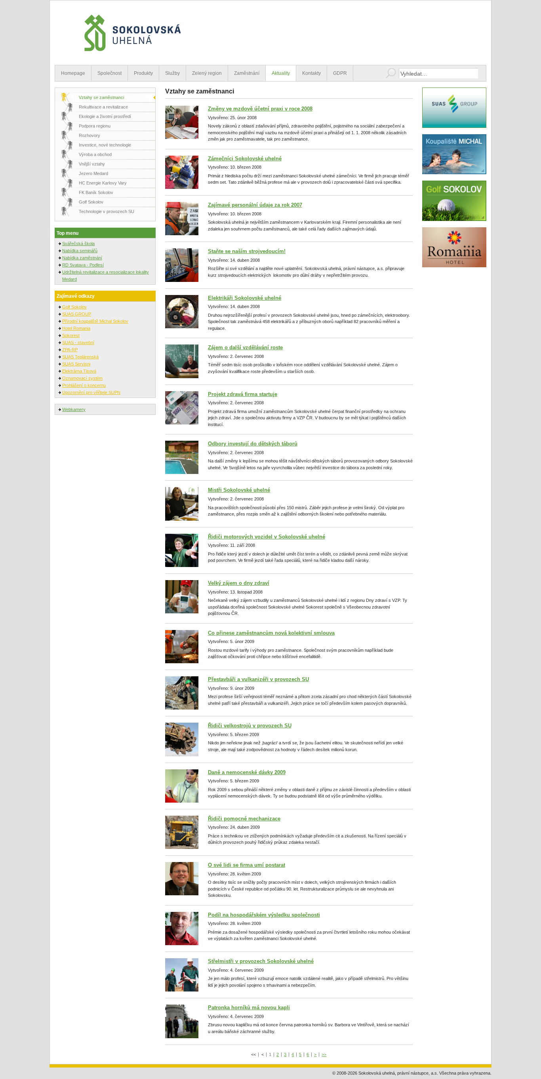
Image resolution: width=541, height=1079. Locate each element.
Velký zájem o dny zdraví (238, 583)
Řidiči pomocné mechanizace (244, 819)
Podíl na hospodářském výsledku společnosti (264, 915)
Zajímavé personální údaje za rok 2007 (255, 205)
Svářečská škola (78, 243)
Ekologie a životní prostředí (105, 116)
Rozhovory (89, 135)
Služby (172, 73)
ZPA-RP (70, 349)
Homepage (73, 73)
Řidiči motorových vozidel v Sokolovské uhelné (266, 537)
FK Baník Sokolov (96, 192)
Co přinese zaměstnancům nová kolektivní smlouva (271, 633)
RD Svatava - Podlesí (83, 265)
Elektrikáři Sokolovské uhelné (244, 298)
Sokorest (71, 335)
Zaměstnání (246, 73)
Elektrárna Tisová (79, 371)
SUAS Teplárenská (80, 356)
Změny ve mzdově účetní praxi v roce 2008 (260, 109)
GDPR (340, 73)
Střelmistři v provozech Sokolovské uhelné (261, 961)
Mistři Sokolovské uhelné (239, 490)
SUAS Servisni (76, 364)
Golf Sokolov (91, 202)
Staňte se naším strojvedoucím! (247, 251)
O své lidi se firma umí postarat (246, 865)
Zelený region (207, 73)
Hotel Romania (76, 328)
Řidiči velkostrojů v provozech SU (249, 726)
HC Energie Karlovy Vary (103, 183)
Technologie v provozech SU (106, 211)
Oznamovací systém (82, 378)
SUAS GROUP (76, 314)
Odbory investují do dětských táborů (252, 444)
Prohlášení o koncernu (84, 385)
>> (324, 1054)
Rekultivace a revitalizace (103, 107)
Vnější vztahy (92, 164)
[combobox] (438, 73)
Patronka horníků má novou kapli (249, 1007)
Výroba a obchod (95, 154)
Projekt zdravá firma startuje (242, 394)
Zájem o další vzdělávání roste (245, 347)
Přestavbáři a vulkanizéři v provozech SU (258, 679)
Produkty (143, 73)
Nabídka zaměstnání (82, 257)
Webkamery (74, 409)
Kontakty (311, 73)
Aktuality (281, 73)
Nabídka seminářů (79, 250)
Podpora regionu (94, 126)
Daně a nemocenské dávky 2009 (247, 772)
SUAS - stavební (78, 342)
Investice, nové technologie (105, 145)
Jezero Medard (93, 173)
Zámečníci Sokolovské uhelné (245, 159)
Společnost (109, 73)
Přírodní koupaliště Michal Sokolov (95, 321)
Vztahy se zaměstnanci (101, 97)
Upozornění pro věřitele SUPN (91, 392)
